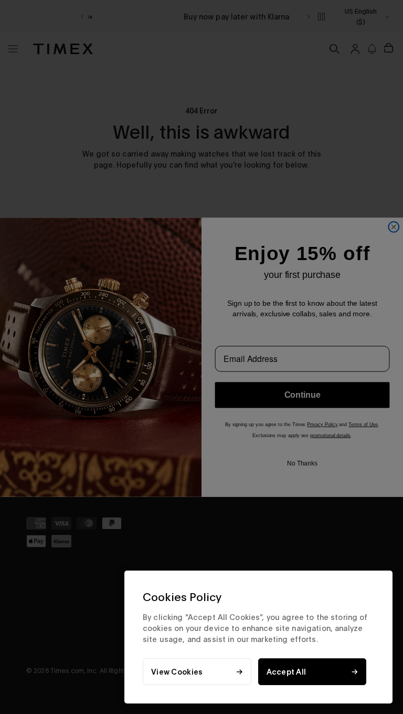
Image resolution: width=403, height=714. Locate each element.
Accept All (286, 672)
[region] (258, 637)
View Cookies (177, 672)
